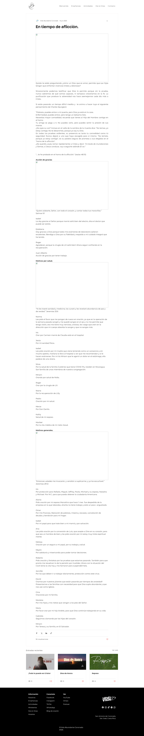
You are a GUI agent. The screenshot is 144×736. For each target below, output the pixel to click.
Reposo (95, 673)
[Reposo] (104, 662)
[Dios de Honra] (72, 662)
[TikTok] (108, 707)
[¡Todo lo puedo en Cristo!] (40, 662)
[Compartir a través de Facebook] (37, 633)
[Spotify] (111, 707)
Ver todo (115, 650)
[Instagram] (106, 707)
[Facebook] (103, 707)
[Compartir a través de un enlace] (51, 633)
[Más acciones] (107, 21)
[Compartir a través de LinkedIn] (46, 633)
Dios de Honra (66, 673)
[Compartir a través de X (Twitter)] (41, 633)
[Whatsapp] (114, 707)
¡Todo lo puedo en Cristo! (39, 673)
